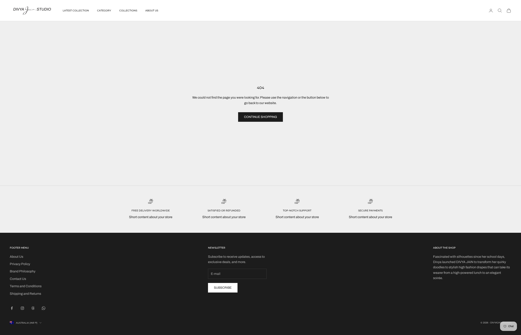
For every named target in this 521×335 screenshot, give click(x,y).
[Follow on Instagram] (22, 308)
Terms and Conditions (26, 286)
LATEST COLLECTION (76, 10)
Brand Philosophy (22, 271)
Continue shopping (260, 117)
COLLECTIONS (128, 10)
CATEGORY (104, 10)
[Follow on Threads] (33, 308)
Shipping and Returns (25, 293)
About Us (16, 256)
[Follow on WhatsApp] (44, 308)
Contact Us (18, 279)
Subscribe (223, 287)
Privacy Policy (20, 264)
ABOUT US (151, 10)
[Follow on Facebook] (12, 308)
